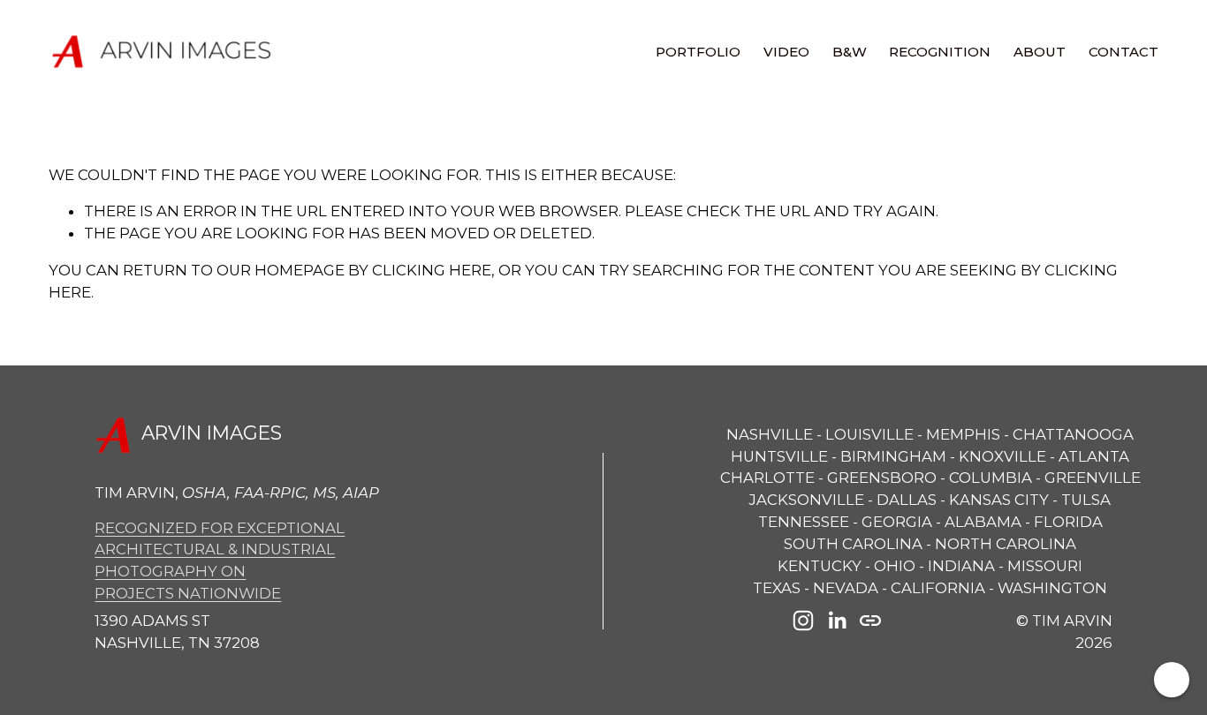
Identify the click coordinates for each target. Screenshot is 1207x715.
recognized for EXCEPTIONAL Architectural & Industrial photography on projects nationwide (220, 561)
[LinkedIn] (836, 620)
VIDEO (786, 51)
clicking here (431, 270)
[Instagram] (803, 620)
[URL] (870, 620)
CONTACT (1123, 51)
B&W (849, 51)
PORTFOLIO (698, 51)
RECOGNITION (940, 51)
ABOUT (1039, 51)
